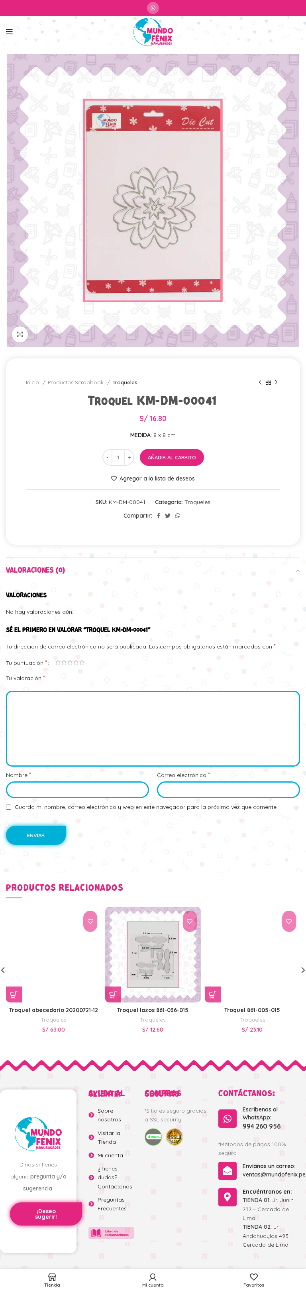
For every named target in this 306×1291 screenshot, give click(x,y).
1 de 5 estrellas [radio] (58, 662)
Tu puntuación (26, 662)
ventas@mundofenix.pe (274, 1174)
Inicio (33, 382)
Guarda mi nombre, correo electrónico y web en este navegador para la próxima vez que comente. (146, 807)
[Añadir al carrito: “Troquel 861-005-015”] (213, 994)
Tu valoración (25, 678)
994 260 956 (261, 1126)
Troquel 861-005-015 (252, 1010)
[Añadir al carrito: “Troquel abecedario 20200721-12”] (14, 994)
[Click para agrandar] (20, 334)
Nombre (18, 775)
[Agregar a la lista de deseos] (90, 921)
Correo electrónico (183, 775)
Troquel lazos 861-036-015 (152, 1010)
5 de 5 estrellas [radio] (82, 662)
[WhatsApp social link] (153, 8)
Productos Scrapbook (76, 382)
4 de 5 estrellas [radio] (76, 662)
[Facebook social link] (158, 515)
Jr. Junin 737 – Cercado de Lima (268, 1209)
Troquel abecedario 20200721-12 (53, 1010)
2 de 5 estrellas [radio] (64, 662)
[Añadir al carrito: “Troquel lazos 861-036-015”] (113, 994)
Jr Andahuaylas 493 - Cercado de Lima (267, 1235)
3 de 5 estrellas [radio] (70, 662)
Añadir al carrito (172, 457)
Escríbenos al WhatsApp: (260, 1113)
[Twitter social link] (168, 515)
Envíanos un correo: (269, 1166)
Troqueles (124, 382)
